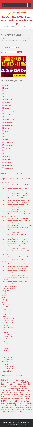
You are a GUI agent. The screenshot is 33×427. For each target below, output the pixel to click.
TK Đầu (5, 343)
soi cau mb (12, 390)
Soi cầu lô (25, 396)
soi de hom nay (20, 405)
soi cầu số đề (12, 401)
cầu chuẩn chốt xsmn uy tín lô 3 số (14, 273)
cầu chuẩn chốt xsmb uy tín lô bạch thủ (16, 218)
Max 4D (5, 309)
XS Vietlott (6, 304)
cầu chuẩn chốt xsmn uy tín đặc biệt (14, 268)
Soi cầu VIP (22, 401)
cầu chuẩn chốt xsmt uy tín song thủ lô (15, 257)
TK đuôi (7, 139)
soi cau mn (11, 392)
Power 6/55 (8, 105)
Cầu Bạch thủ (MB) (9, 325)
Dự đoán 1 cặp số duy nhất (15, 383)
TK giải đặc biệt (9, 142)
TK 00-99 (7, 148)
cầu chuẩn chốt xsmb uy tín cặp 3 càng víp (17, 214)
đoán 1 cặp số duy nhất (15, 411)
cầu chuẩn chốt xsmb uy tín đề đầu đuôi (16, 202)
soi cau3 (28, 386)
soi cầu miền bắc (9, 399)
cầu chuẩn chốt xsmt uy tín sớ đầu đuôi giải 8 (17, 250)
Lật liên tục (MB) (9, 114)
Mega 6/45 (6, 314)
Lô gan (7, 128)
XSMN (6, 88)
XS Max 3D (7, 108)
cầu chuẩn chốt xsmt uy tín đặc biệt (14, 243)
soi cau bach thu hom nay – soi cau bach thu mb (16, 20)
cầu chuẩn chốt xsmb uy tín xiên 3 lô (14, 232)
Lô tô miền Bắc (8, 151)
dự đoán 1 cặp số (19, 382)
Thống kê (5, 332)
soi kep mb (27, 405)
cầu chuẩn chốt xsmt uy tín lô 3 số (14, 248)
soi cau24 (12, 388)
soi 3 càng (22, 386)
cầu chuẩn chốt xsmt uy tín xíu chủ (14, 259)
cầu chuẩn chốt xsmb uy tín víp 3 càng (15, 227)
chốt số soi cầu (12, 380)
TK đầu (7, 136)
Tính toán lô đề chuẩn (9, 288)
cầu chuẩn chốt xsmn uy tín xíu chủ (14, 284)
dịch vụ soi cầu (7, 382)
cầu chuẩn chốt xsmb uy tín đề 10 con (15, 198)
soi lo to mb (12, 407)
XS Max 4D (7, 102)
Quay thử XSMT (9, 165)
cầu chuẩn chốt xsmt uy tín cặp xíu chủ (15, 241)
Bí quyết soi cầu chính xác (10, 286)
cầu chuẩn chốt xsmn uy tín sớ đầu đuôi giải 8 (17, 275)
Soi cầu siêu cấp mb (8, 216)
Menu (5, 5)
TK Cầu (4, 316)
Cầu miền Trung (9, 125)
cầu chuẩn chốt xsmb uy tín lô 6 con (14, 209)
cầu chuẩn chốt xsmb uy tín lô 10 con (15, 188)
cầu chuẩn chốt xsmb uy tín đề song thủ (16, 204)
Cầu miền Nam (8, 122)
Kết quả (7, 94)
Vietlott (7, 96)
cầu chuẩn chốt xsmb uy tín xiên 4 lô (14, 234)
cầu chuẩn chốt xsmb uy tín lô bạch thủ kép (17, 221)
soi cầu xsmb (9, 404)
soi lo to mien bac (19, 407)
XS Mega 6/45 (8, 99)
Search (18, 47)
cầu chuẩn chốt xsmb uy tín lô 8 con (14, 211)
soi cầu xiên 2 (25, 403)
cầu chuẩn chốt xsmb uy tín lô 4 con (14, 207)
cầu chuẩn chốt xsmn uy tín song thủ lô (15, 282)
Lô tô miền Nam (9, 154)
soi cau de (20, 388)
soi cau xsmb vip (14, 395)
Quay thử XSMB (9, 162)
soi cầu (24, 394)
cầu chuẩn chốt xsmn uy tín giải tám (14, 270)
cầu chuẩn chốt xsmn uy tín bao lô (14, 264)
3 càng (3, 380)
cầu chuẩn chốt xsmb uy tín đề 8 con (15, 195)
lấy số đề (13, 386)
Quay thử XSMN (9, 168)
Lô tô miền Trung (9, 156)
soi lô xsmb (17, 409)
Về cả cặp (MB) (8, 117)
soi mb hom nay (23, 409)
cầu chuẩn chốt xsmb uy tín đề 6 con (15, 193)
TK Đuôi (5, 341)
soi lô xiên (12, 409)
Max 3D (5, 307)
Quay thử (7, 159)
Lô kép (7, 134)
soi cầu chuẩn (15, 397)
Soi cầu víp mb (6, 182)
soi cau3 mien (5, 388)
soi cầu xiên (15, 403)
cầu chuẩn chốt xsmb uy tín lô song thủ (15, 223)
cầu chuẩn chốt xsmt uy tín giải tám (14, 246)
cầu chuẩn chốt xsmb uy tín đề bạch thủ (16, 200)
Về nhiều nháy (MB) (9, 119)
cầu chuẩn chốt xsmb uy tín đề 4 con (15, 191)
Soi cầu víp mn (6, 261)
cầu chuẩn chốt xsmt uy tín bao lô (14, 239)
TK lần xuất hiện (9, 145)
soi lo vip (7, 409)
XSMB (6, 85)
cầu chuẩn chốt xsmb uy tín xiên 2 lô (14, 230)
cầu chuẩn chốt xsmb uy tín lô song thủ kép (17, 225)
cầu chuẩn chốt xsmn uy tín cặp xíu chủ (16, 266)
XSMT (6, 91)
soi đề (29, 409)
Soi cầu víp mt (6, 237)
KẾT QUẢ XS (6, 291)
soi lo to (8, 407)
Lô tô (3, 353)
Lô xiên (7, 131)
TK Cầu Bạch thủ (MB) (10, 111)
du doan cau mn (25, 380)
